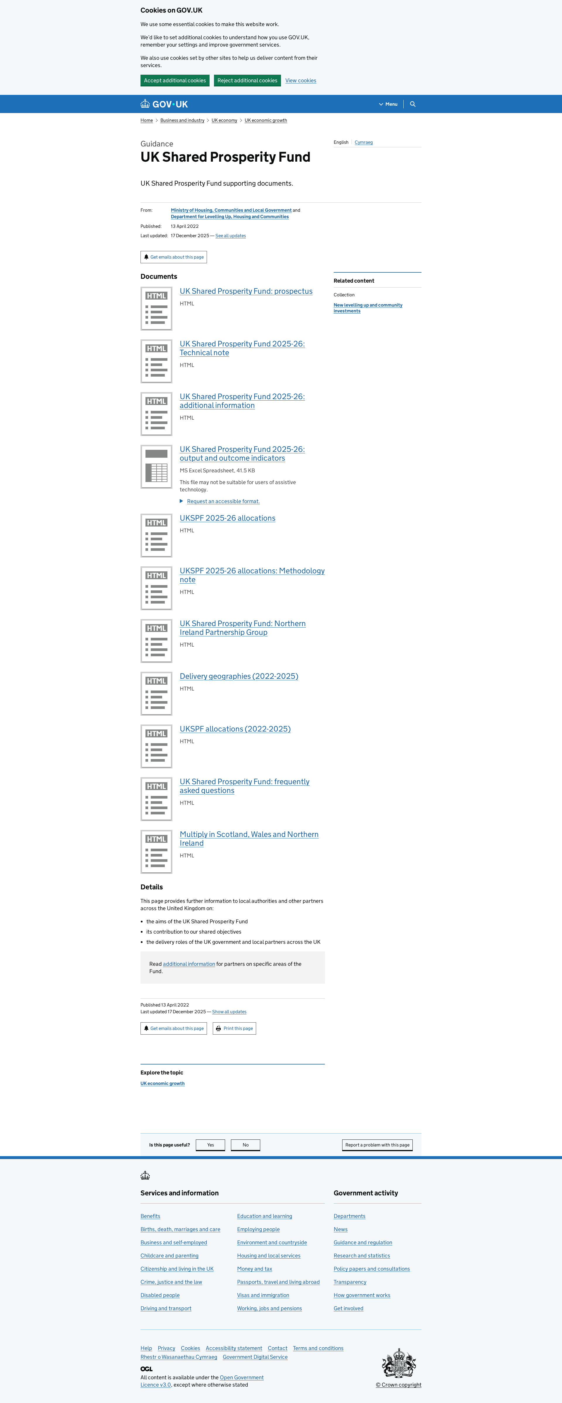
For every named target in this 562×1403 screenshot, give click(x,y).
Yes (216, 1145)
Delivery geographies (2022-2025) (239, 676)
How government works (362, 1295)
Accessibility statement (234, 1348)
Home (146, 120)
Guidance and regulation (363, 1242)
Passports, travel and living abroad (278, 1282)
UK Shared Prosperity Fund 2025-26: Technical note (242, 348)
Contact (277, 1348)
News (341, 1229)
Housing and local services (269, 1255)
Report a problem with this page (377, 1145)
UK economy (224, 120)
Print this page (238, 1028)
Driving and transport (165, 1308)
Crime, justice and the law (171, 1282)
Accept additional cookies (175, 80)
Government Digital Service (255, 1357)
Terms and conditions (318, 1348)
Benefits (150, 1216)
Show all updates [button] (229, 1011)
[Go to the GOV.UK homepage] (164, 104)
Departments (350, 1216)
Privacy (166, 1348)
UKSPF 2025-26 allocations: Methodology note (252, 575)
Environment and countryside (272, 1242)
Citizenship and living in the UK (177, 1268)
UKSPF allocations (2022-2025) (235, 729)
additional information (189, 964)
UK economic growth (266, 120)
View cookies (300, 80)
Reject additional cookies (247, 80)
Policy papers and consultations (372, 1268)
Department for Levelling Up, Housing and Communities (230, 216)
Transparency (350, 1282)
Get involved (349, 1308)
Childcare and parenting (169, 1255)
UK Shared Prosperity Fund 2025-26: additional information (242, 401)
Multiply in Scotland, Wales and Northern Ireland (249, 838)
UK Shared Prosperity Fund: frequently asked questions (245, 786)
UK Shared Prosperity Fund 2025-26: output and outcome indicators (242, 453)
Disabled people (160, 1295)
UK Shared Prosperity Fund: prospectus (246, 291)
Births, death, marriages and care (180, 1229)
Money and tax (254, 1268)
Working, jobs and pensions (269, 1308)
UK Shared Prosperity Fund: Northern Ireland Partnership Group (243, 627)
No (251, 1145)
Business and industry (182, 120)
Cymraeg (364, 142)
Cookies (190, 1348)
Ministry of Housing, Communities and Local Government (231, 210)
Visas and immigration (263, 1295)
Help (146, 1348)
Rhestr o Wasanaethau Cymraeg (178, 1357)
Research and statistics (362, 1255)
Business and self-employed (173, 1242)
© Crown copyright (399, 1384)
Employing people (258, 1229)
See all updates (230, 235)
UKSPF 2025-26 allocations (227, 518)
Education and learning (264, 1216)
